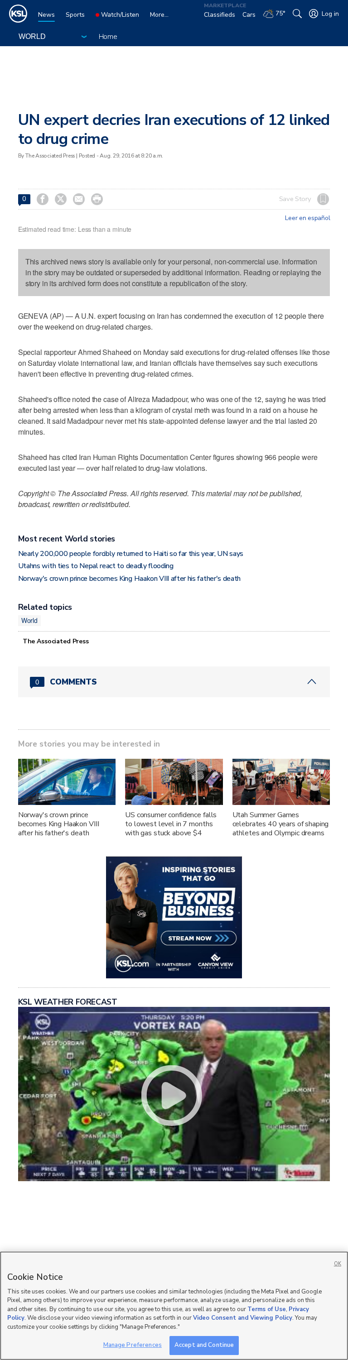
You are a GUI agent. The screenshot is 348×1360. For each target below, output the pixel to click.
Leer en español (307, 218)
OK (337, 1263)
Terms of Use (266, 1309)
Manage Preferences (132, 1345)
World (29, 620)
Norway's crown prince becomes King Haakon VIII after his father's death (129, 579)
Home (108, 37)
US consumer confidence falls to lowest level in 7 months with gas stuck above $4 (171, 824)
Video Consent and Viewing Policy (242, 1318)
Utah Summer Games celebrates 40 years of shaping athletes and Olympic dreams (280, 824)
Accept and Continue (204, 1345)
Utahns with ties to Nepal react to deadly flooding (96, 566)
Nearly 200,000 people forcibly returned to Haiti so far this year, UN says (130, 554)
